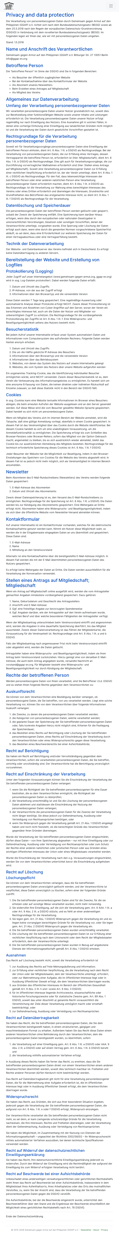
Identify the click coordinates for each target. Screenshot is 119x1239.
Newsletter (86, 1230)
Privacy (104, 1230)
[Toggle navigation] (111, 6)
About (96, 1230)
